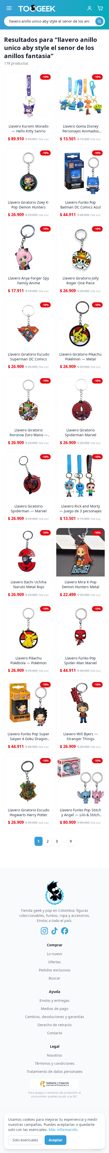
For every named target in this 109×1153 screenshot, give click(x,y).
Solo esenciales (25, 1140)
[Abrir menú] (9, 8)
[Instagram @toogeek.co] (44, 930)
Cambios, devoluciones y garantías (54, 1016)
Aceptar (55, 1140)
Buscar (54, 978)
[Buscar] (99, 21)
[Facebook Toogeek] (64, 930)
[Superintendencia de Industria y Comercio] (54, 1084)
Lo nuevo (54, 953)
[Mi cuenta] (89, 8)
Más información (63, 1129)
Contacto (54, 1032)
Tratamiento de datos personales (55, 1071)
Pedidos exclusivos (54, 970)
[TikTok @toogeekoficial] (54, 930)
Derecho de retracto (54, 1024)
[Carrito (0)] (100, 8)
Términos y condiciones (55, 1063)
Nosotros (54, 1055)
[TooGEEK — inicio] (37, 8)
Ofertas (54, 961)
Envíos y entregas (54, 1000)
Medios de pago (54, 1008)
